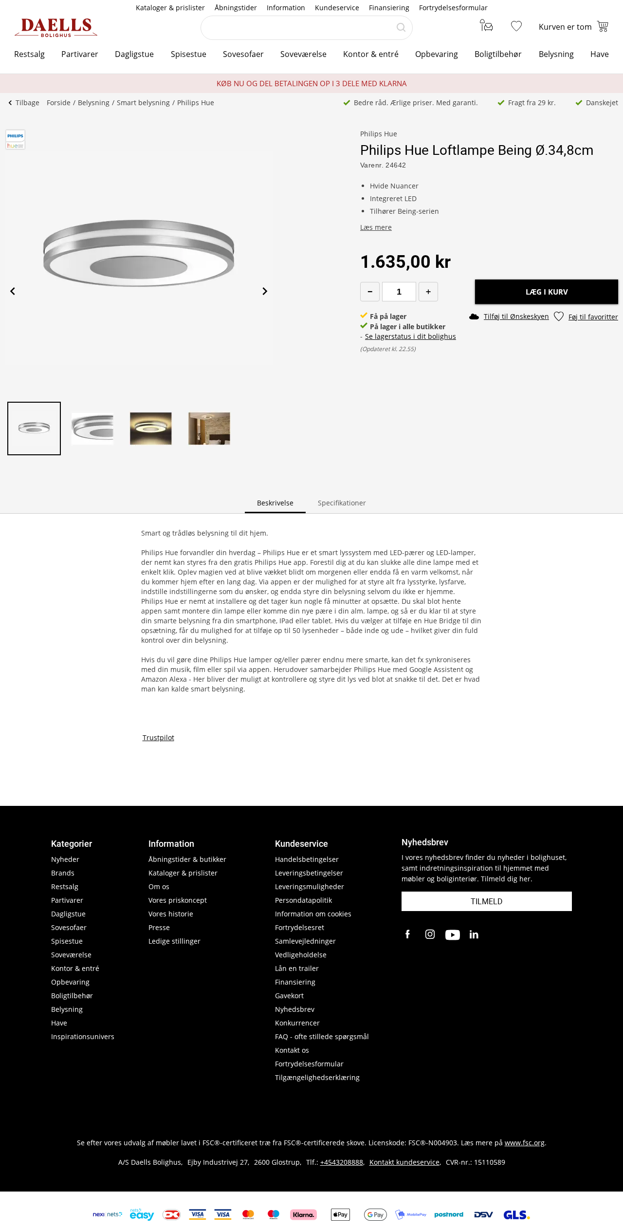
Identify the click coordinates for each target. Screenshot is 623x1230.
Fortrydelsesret (299, 927)
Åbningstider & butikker (187, 859)
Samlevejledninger (305, 941)
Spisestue (188, 54)
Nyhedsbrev (294, 1009)
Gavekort (289, 995)
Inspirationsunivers (82, 1036)
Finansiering (389, 7)
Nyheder (65, 859)
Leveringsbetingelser (309, 872)
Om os (158, 886)
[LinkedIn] (474, 935)
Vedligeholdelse (301, 954)
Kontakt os (292, 1050)
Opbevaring (436, 54)
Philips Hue (195, 102)
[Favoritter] (518, 27)
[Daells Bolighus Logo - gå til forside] (56, 27)
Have (599, 54)
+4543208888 (341, 1162)
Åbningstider (236, 7)
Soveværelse (303, 54)
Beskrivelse (275, 502)
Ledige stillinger (174, 941)
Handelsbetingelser (307, 859)
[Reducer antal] (370, 291)
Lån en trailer (297, 968)
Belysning (556, 54)
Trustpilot (158, 737)
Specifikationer (342, 502)
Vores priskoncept (177, 900)
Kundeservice (337, 7)
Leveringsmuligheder (309, 886)
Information (286, 7)
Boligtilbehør (498, 54)
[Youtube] (452, 935)
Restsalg (29, 54)
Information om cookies (313, 913)
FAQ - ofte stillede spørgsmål (322, 1036)
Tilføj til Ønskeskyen (516, 316)
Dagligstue (134, 54)
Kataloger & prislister (170, 7)
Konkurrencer (297, 1022)
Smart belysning (143, 102)
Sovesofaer (243, 54)
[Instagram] (430, 935)
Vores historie (170, 913)
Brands (62, 872)
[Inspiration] (484, 27)
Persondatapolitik (303, 900)
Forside (59, 102)
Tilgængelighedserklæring (317, 1077)
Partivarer (79, 54)
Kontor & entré (371, 54)
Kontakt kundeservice (404, 1162)
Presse (159, 927)
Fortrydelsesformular (453, 7)
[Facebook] (409, 935)
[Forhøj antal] (428, 291)
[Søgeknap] (401, 28)
